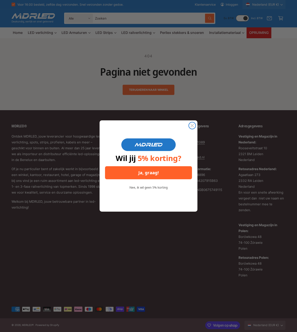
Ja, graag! (148, 173)
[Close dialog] (192, 125)
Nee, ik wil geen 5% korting (148, 187)
